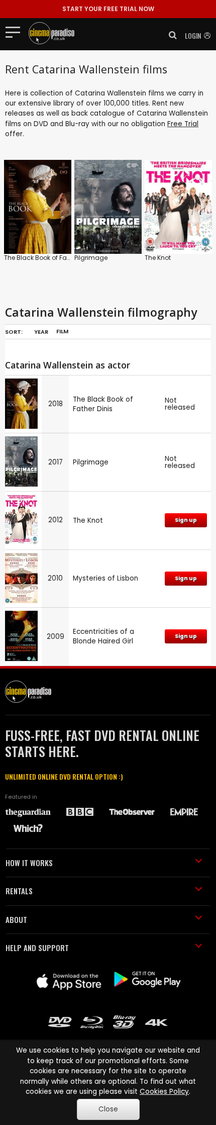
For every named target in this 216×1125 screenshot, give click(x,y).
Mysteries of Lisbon (105, 578)
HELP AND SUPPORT (37, 947)
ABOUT (16, 919)
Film (62, 331)
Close (108, 1109)
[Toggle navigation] (16, 31)
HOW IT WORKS (29, 862)
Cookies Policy (164, 1091)
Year (41, 332)
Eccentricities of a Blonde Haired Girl (103, 636)
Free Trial (182, 124)
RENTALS (19, 890)
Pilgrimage (90, 257)
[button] (170, 35)
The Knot (158, 257)
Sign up (186, 520)
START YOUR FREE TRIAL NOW (108, 9)
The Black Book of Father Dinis (49, 257)
